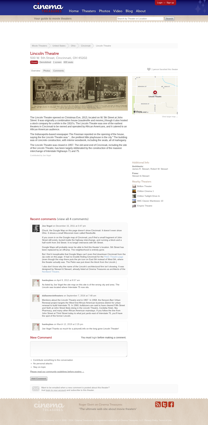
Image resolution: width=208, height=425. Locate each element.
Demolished (45, 62)
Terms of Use (165, 420)
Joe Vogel (47, 226)
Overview (35, 70)
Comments (58, 70)
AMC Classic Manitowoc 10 (150, 201)
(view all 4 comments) (73, 219)
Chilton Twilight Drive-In (148, 196)
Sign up (170, 2)
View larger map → (170, 117)
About (141, 11)
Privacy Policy (151, 420)
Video (117, 11)
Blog (129, 11)
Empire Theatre (144, 206)
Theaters (89, 11)
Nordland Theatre (50, 271)
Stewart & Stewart (140, 176)
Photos (104, 11)
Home (74, 11)
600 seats (68, 62)
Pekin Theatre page (113, 257)
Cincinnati (85, 45)
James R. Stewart (140, 169)
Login (159, 2)
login (94, 337)
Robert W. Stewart (159, 169)
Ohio (73, 45)
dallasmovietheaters (52, 295)
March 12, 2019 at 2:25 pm (70, 324)
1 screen (57, 62)
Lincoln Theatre (103, 45)
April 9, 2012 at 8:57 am (68, 280)
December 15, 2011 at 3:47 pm (71, 226)
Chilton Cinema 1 (145, 191)
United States (59, 45)
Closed (34, 62)
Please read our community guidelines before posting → (57, 371)
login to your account (56, 390)
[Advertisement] (104, 33)
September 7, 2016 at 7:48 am (81, 295)
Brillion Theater (144, 186)
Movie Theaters (39, 45)
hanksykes (47, 280)
